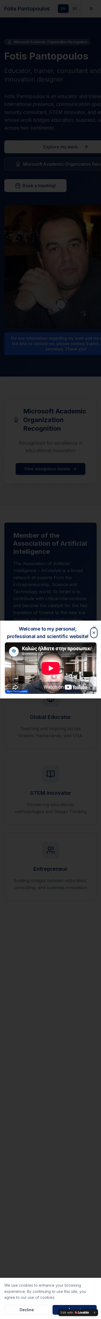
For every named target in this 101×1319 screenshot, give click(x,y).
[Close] (94, 627)
